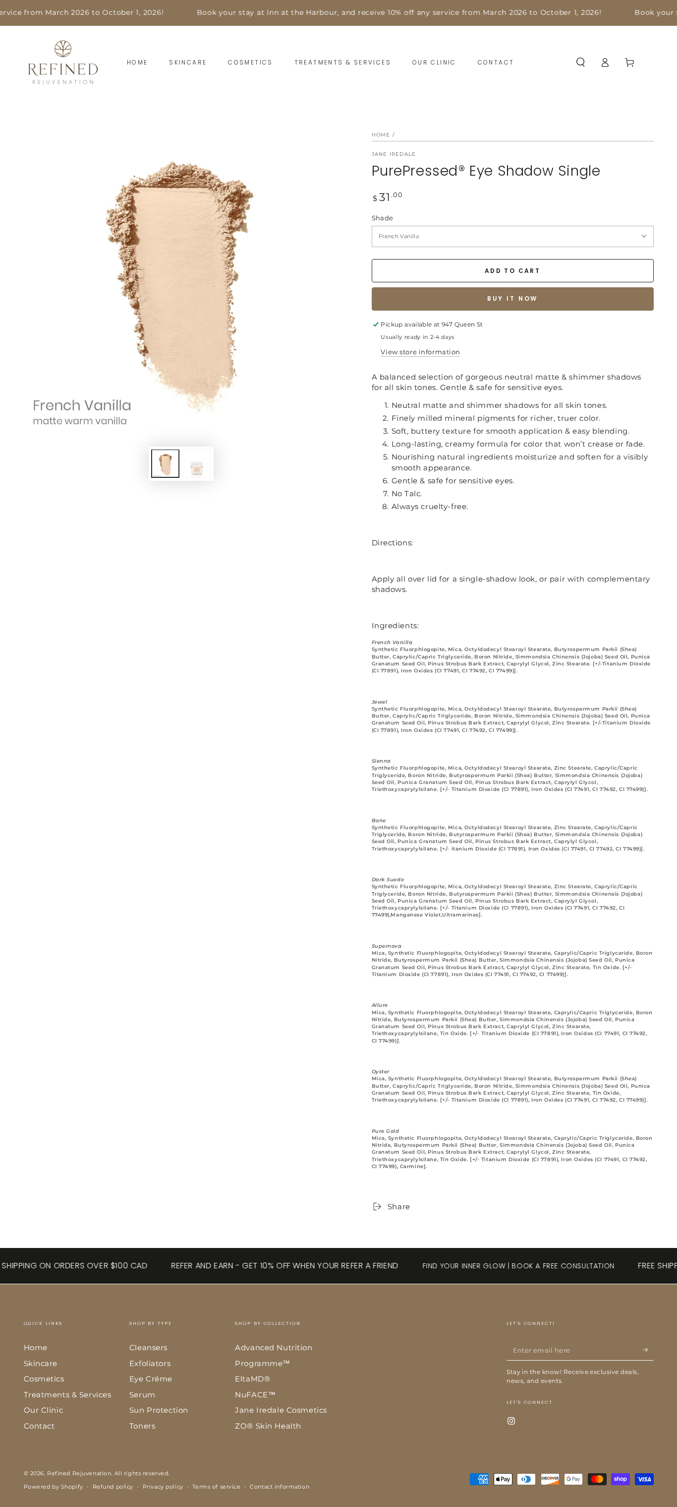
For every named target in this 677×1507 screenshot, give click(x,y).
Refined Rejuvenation (79, 1473)
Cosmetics (44, 1378)
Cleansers (148, 1347)
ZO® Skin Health (268, 1426)
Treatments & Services (68, 1394)
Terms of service (216, 1486)
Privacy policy (163, 1486)
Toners (142, 1426)
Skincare (41, 1363)
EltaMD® (252, 1378)
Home (381, 134)
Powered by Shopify (53, 1486)
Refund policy (113, 1486)
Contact (39, 1426)
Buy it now (512, 298)
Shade (383, 218)
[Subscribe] (648, 1349)
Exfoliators (149, 1363)
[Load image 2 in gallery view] (196, 464)
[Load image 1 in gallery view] (165, 464)
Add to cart (512, 270)
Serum (142, 1394)
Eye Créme (150, 1378)
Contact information (279, 1486)
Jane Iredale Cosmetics (281, 1410)
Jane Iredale (394, 154)
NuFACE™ (255, 1394)
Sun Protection (158, 1410)
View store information (420, 352)
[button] (580, 62)
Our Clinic (43, 1410)
